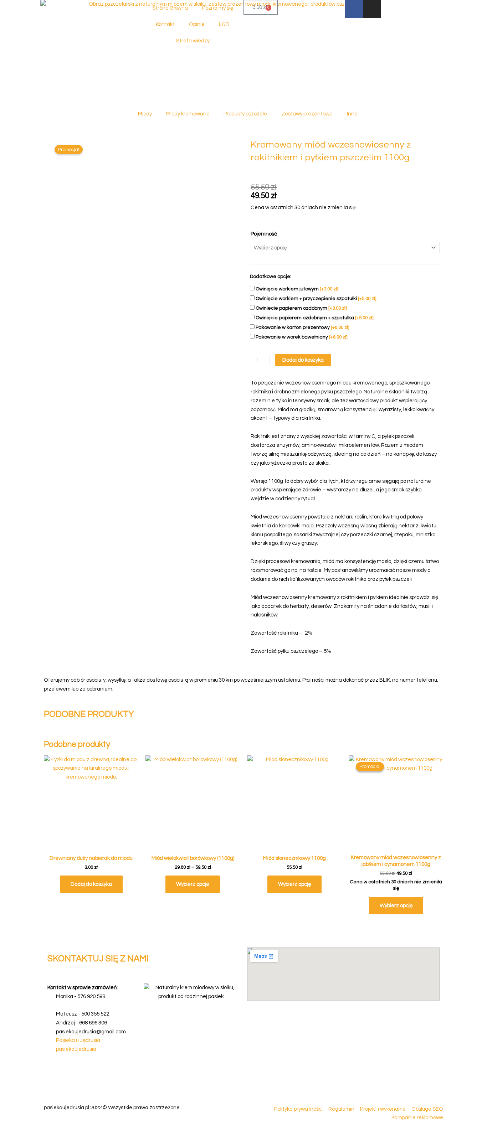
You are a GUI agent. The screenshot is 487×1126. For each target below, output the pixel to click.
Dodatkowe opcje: (270, 276)
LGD (224, 24)
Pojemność (264, 234)
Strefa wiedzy (193, 40)
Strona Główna (170, 8)
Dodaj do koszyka (303, 360)
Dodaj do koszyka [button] (91, 884)
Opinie (197, 24)
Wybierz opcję (294, 884)
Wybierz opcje (192, 884)
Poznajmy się (217, 8)
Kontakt (165, 24)
